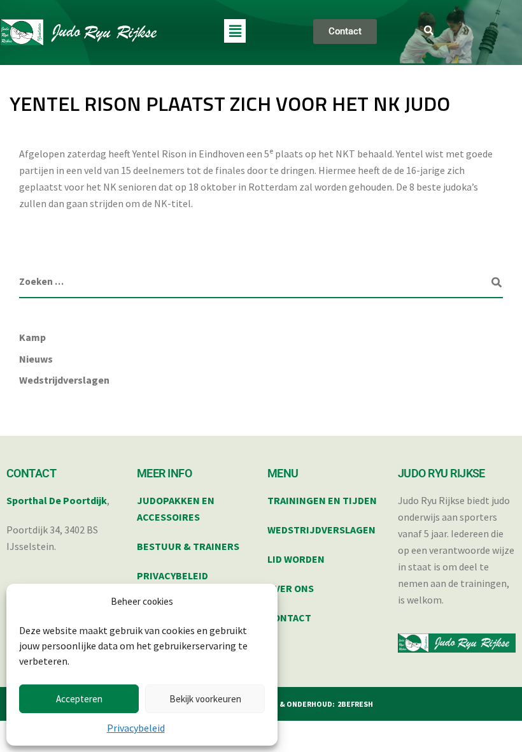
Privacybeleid (136, 727)
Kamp (32, 337)
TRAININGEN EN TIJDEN (322, 500)
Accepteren (79, 699)
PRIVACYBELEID (172, 575)
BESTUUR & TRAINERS (188, 546)
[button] (235, 31)
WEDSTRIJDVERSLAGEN (321, 529)
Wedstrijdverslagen (64, 379)
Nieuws (36, 358)
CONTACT (289, 617)
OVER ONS (290, 588)
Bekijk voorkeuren (205, 699)
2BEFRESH (355, 704)
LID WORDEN (296, 559)
